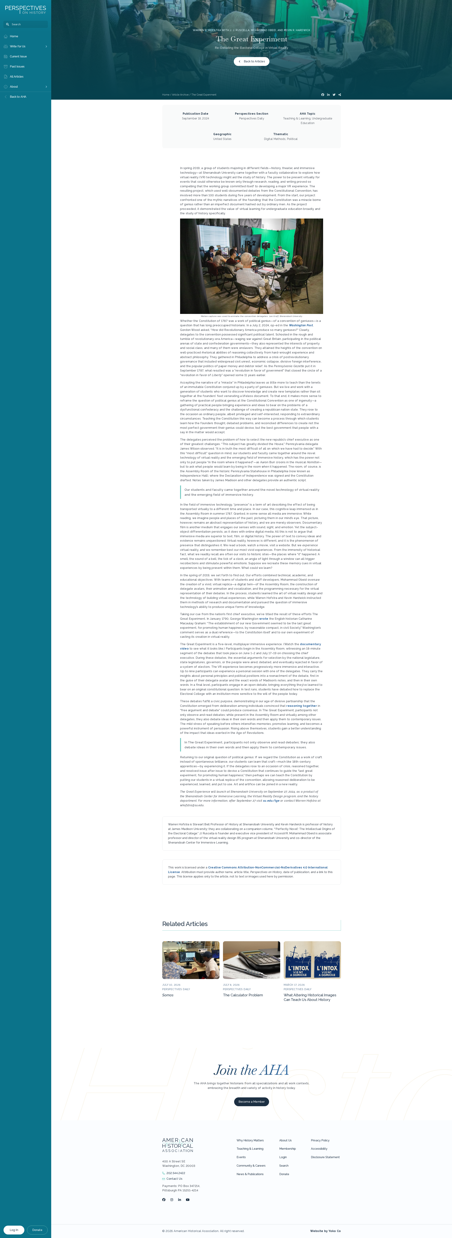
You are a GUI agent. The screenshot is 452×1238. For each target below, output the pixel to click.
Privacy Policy (320, 1140)
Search (284, 1165)
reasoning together (301, 706)
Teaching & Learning (250, 1148)
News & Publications (250, 1174)
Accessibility (319, 1148)
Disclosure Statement (325, 1157)
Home (165, 94)
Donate (37, 1230)
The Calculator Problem (243, 995)
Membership (287, 1148)
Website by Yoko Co (325, 1231)
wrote (263, 618)
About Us (285, 1140)
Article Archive (180, 94)
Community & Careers (251, 1165)
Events (241, 1157)
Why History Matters (250, 1140)
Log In (14, 1230)
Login (283, 1157)
